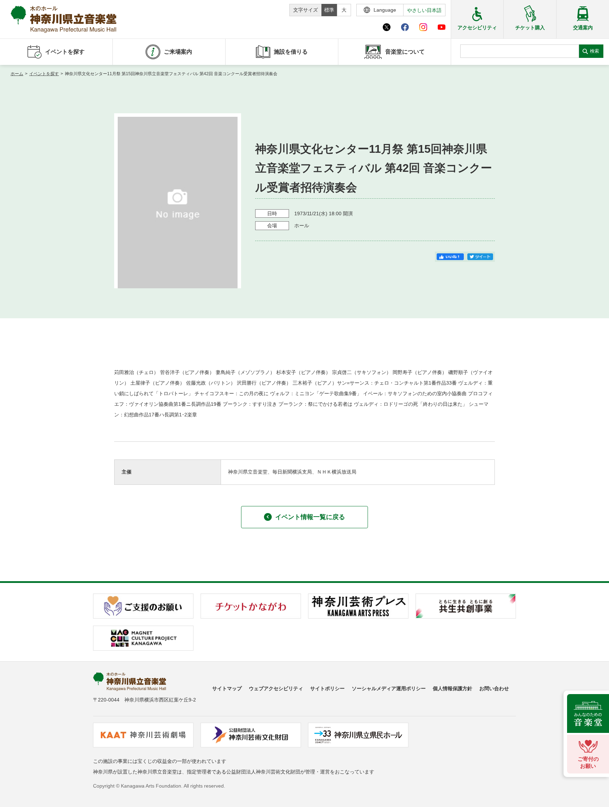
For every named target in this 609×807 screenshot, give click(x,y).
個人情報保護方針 (452, 688)
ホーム (17, 73)
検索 (594, 51)
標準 (329, 10)
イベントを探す (44, 73)
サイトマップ (227, 688)
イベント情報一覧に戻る (310, 516)
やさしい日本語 (424, 10)
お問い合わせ (494, 688)
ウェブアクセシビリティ (276, 688)
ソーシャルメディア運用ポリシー (389, 688)
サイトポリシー (327, 688)
